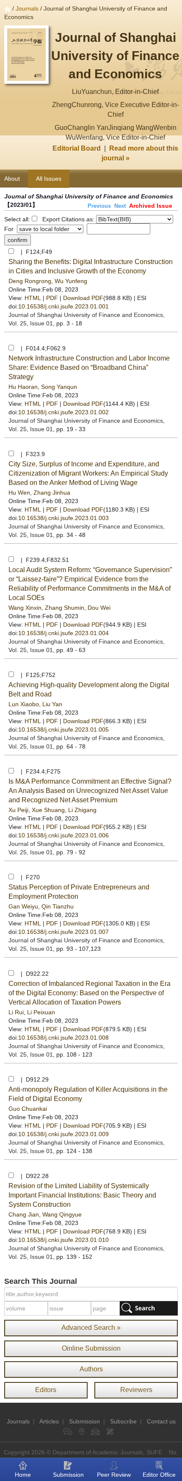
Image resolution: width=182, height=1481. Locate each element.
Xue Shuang (48, 810)
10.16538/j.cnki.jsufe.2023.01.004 (63, 633)
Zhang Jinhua (51, 492)
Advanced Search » (91, 1327)
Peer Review (114, 1474)
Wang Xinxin (24, 607)
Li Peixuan (41, 1012)
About (12, 178)
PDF (52, 298)
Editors (45, 1389)
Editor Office (159, 1474)
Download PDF (83, 298)
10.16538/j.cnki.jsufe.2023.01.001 (63, 306)
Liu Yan (52, 704)
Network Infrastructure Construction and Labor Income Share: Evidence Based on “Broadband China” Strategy (89, 367)
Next (120, 206)
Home (23, 1474)
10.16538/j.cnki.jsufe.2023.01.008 (63, 1037)
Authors (91, 1369)
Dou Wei (99, 607)
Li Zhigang (82, 810)
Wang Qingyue (62, 1214)
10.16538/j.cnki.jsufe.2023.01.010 (63, 1239)
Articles (49, 1421)
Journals (27, 8)
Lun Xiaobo (23, 704)
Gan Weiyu (23, 906)
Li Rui (16, 1012)
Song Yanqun (59, 386)
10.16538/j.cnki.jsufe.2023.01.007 (63, 931)
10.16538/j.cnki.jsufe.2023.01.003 (63, 518)
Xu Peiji (18, 810)
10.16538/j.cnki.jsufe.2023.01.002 (63, 412)
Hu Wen (19, 492)
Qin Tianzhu (57, 906)
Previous (99, 206)
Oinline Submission (91, 1348)
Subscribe (123, 1421)
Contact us (161, 1421)
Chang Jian (23, 1214)
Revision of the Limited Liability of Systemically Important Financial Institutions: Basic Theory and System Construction (82, 1195)
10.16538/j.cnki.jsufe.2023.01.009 (63, 1134)
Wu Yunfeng (71, 281)
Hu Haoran (23, 386)
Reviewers (136, 1389)
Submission (84, 1421)
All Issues (48, 178)
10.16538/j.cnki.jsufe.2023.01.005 (63, 729)
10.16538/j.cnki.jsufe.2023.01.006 (63, 835)
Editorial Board (76, 148)
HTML (33, 298)
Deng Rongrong (29, 281)
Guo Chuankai (27, 1108)
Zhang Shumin (64, 607)
